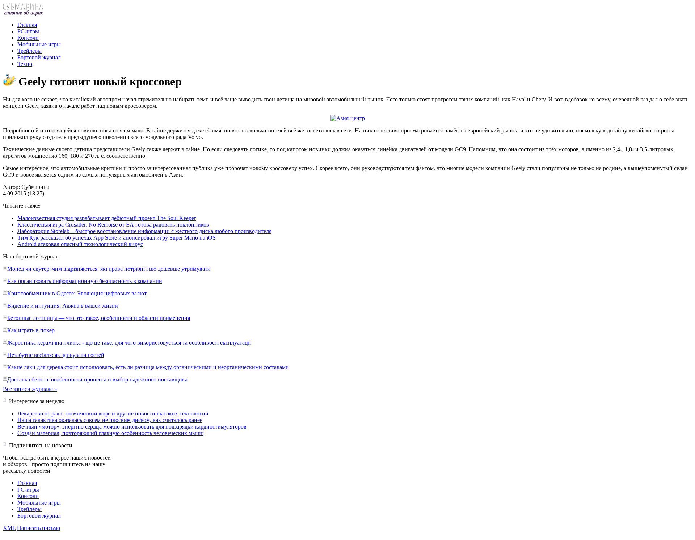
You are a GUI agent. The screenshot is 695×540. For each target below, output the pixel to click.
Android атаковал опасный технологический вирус (80, 244)
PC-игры (28, 31)
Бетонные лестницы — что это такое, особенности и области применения (98, 318)
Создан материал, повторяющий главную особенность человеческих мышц (110, 433)
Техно (24, 64)
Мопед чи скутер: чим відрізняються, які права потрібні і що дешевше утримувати (109, 269)
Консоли (28, 38)
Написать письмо (38, 528)
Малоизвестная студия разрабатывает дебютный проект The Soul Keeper (106, 218)
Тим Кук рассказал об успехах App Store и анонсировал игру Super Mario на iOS (116, 238)
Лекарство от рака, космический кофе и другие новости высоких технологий (112, 413)
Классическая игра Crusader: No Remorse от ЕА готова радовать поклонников (113, 225)
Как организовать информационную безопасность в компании (84, 281)
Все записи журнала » (30, 389)
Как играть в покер (31, 330)
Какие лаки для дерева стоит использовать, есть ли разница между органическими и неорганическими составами (148, 367)
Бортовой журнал (39, 57)
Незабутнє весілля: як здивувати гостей (55, 355)
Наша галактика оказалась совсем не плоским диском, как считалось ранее (109, 420)
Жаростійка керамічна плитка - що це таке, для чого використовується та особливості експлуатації (129, 342)
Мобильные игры (39, 44)
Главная (27, 25)
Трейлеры (29, 51)
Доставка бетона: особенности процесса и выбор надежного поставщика (97, 379)
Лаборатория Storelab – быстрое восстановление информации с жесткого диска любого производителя (144, 231)
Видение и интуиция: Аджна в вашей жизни (62, 306)
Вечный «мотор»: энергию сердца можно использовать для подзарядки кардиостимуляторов (132, 426)
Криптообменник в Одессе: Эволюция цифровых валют (77, 293)
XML (9, 528)
